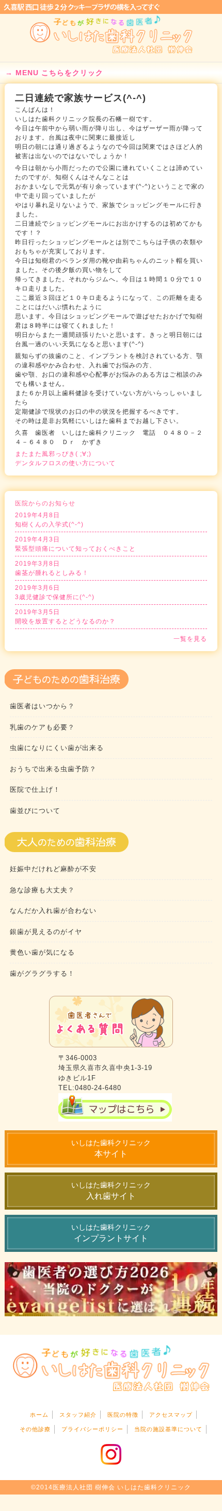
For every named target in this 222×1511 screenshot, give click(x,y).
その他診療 (35, 1429)
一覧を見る (190, 638)
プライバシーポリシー (92, 1429)
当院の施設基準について (168, 1429)
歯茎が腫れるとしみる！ (52, 568)
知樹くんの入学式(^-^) (49, 520)
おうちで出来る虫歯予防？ (53, 769)
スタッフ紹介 (78, 1415)
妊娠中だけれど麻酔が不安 (53, 869)
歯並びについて (35, 810)
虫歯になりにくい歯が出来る (57, 748)
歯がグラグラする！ (42, 973)
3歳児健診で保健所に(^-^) (54, 592)
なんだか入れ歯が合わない (53, 910)
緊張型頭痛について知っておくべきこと (75, 544)
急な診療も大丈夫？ (42, 890)
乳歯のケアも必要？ (42, 727)
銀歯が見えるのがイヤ (46, 932)
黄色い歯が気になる (42, 952)
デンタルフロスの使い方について (65, 463)
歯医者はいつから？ (42, 706)
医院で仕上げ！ (35, 789)
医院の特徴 (122, 1415)
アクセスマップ (171, 1415)
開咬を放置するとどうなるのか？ (65, 616)
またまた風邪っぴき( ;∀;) (53, 453)
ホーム (39, 1415)
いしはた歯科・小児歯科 (111, 34)
